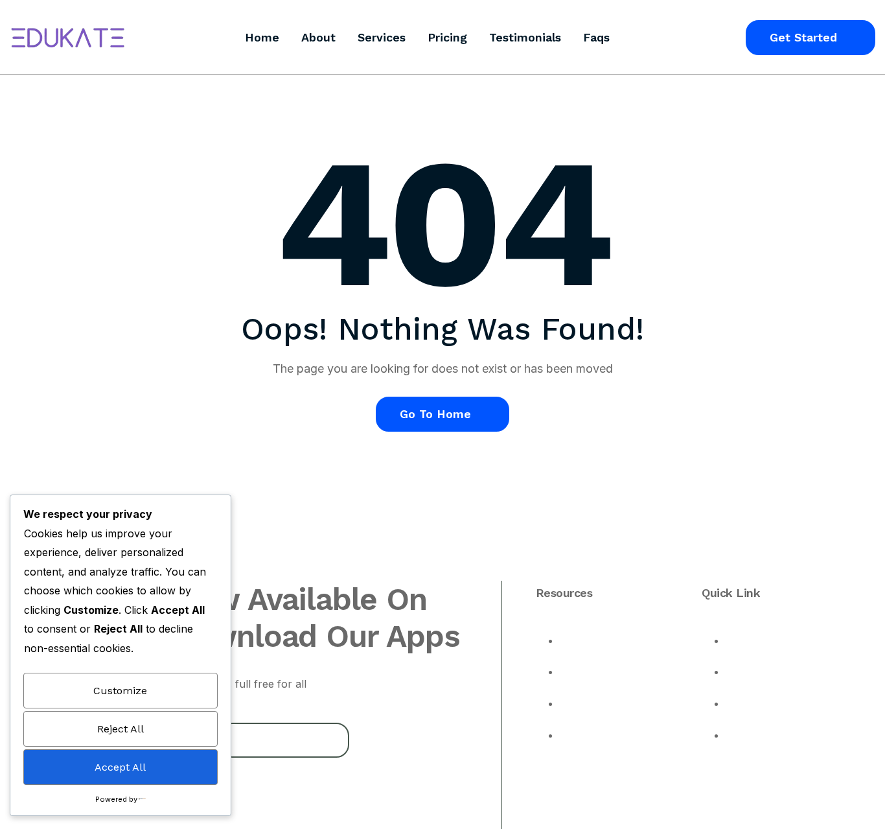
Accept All (120, 767)
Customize (120, 690)
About (318, 37)
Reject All (120, 729)
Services (382, 37)
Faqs (596, 37)
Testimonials (525, 37)
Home (262, 37)
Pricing (447, 37)
